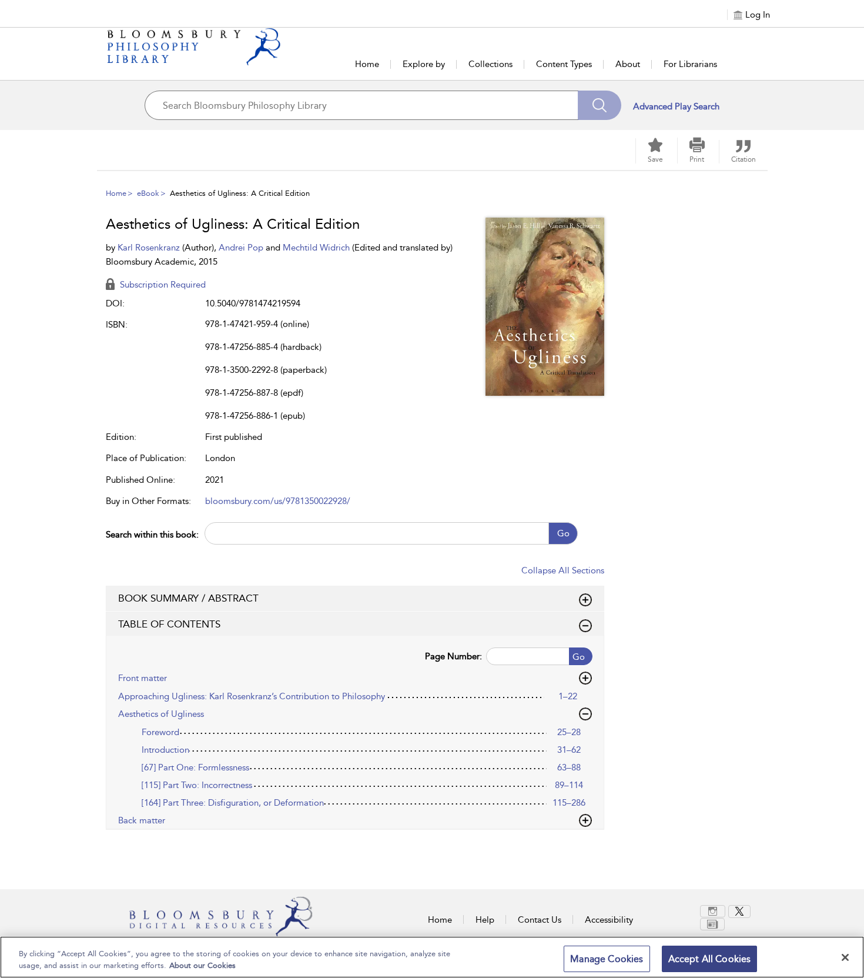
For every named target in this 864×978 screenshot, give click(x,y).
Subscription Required (162, 284)
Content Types (564, 64)
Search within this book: (152, 534)
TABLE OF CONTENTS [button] (169, 624)
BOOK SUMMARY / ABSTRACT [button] (188, 598)
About (627, 64)
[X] (739, 911)
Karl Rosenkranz (150, 247)
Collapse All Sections (562, 570)
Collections (490, 64)
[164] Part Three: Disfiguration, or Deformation (233, 802)
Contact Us (539, 919)
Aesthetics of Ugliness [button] (161, 714)
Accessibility (609, 919)
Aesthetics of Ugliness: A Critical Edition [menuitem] (240, 193)
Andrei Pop (242, 247)
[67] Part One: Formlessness (195, 767)
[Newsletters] (712, 924)
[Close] (845, 957)
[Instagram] (712, 911)
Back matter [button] (141, 820)
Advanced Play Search (676, 106)
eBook (148, 193)
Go (563, 533)
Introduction (165, 750)
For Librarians (690, 64)
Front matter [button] (142, 678)
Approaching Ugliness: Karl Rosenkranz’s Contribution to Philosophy (251, 696)
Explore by (424, 64)
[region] (432, 957)
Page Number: (453, 656)
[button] (697, 150)
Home (367, 64)
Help (484, 919)
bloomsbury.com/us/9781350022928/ (277, 501)
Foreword (160, 732)
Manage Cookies (606, 958)
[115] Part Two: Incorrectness (197, 785)
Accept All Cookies (709, 958)
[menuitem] (714, 911)
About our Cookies (202, 965)
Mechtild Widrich (317, 247)
